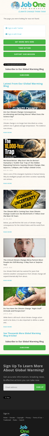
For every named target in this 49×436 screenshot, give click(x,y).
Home (5, 418)
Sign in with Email (14, 34)
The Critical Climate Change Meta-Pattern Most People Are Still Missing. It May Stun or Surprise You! (23, 262)
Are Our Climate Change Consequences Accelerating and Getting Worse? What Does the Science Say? (23, 114)
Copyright (20, 418)
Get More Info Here (24, 42)
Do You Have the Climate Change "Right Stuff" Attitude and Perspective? (22, 309)
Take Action (24, 48)
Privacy (28, 418)
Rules (15, 420)
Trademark (7, 420)
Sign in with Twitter (15, 28)
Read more (7, 132)
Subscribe (24, 75)
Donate (12, 418)
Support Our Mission (24, 54)
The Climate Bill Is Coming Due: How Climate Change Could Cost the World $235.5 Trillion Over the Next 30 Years (24, 213)
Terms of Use (37, 418)
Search (21, 420)
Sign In (6, 413)
